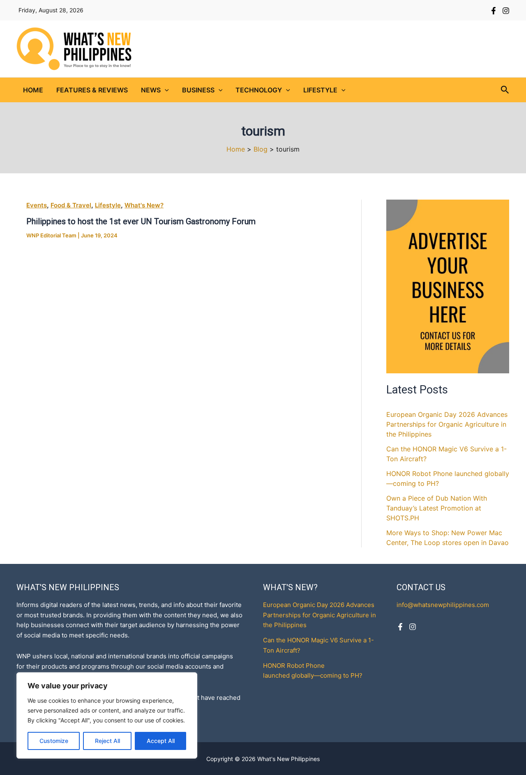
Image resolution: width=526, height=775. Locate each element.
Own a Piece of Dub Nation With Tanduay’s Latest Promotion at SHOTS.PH (436, 508)
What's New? (144, 205)
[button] (165, 90)
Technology (258, 90)
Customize (53, 740)
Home (33, 90)
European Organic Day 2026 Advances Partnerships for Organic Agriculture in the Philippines (447, 424)
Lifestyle (320, 90)
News (151, 90)
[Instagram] (506, 10)
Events (36, 205)
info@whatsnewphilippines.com (443, 605)
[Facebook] (493, 10)
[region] (106, 715)
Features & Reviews (92, 90)
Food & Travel (71, 205)
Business (198, 90)
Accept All (161, 740)
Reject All (107, 740)
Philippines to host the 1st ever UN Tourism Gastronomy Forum (141, 221)
